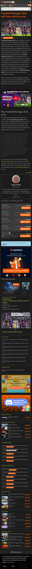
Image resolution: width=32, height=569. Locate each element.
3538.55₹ (25, 229)
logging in (4, 244)
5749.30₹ (25, 236)
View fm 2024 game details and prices (12, 332)
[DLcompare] (16, 552)
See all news (16, 197)
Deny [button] (4, 566)
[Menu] (30, 2)
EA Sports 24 (6, 60)
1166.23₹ (25, 214)
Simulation (19, 301)
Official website (6, 299)
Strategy (4, 302)
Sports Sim (26, 301)
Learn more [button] (11, 562)
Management (12, 301)
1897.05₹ (25, 221)
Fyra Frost (15, 38)
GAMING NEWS (8, 38)
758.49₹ (26, 207)
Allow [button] (13, 566)
